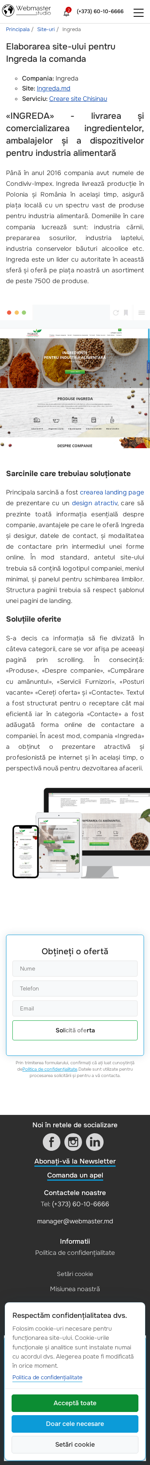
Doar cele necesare (75, 1424)
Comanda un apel (75, 1175)
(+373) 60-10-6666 (100, 11)
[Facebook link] (51, 1142)
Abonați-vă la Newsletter (75, 1161)
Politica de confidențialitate (49, 1069)
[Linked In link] (95, 1142)
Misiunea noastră (75, 1289)
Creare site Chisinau (78, 99)
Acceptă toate (75, 1403)
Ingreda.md (53, 88)
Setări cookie (75, 1274)
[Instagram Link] (73, 1142)
